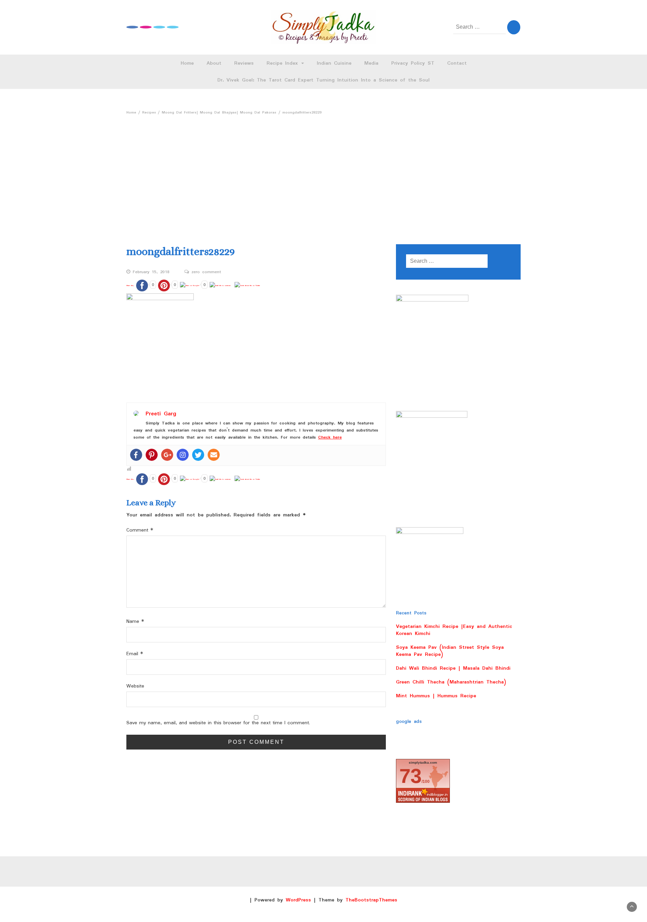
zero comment (206, 272)
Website (135, 686)
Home (187, 63)
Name (135, 621)
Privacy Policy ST (412, 63)
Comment (139, 530)
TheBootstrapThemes (371, 900)
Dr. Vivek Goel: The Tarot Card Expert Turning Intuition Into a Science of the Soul (323, 80)
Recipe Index (284, 63)
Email (134, 654)
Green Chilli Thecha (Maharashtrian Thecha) (451, 682)
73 (410, 776)
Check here (330, 437)
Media (371, 63)
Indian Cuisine (334, 63)
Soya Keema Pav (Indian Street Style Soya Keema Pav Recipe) (450, 651)
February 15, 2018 (151, 272)
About (214, 63)
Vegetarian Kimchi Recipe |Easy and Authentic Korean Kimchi (454, 630)
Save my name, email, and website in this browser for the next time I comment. (218, 723)
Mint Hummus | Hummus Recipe (436, 696)
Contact (457, 63)
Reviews (244, 63)
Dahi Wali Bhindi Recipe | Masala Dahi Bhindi (453, 668)
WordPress (298, 900)
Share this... (130, 285)
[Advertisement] (323, 177)
